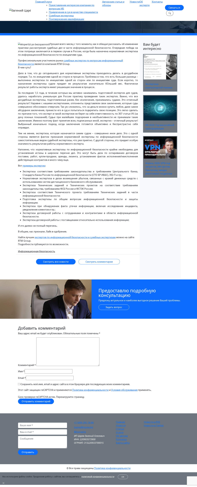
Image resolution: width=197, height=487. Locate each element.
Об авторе (122, 435)
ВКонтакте (80, 431)
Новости (134, 1)
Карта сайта (123, 442)
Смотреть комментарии (99, 261)
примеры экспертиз (34, 165)
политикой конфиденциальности (97, 476)
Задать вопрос (114, 307)
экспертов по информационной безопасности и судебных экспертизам (75, 237)
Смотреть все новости (56, 261)
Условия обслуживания (124, 390)
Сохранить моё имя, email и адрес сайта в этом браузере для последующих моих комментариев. (75, 384)
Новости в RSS (152, 422)
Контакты (157, 1)
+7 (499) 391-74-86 (84, 422)
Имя (20, 371)
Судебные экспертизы (61, 15)
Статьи (120, 429)
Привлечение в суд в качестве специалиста (73, 12)
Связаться (174, 7)
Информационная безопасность (36, 251)
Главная (39, 1)
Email (21, 378)
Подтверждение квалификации (66, 19)
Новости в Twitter (154, 425)
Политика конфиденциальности (90, 390)
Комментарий (27, 365)
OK (122, 476)
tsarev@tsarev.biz (83, 427)
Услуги (48, 1)
